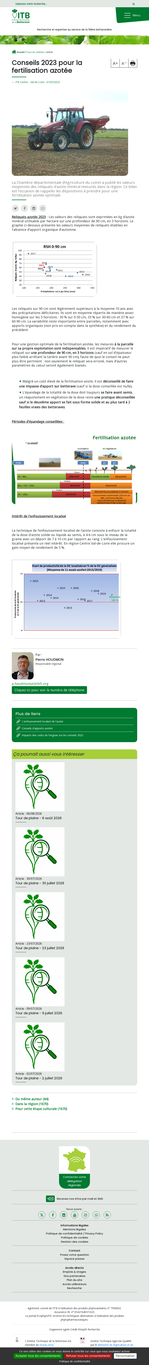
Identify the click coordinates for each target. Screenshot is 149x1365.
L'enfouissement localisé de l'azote (42, 721)
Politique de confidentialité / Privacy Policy (74, 1233)
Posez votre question (74, 1255)
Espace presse (74, 1259)
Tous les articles (35, 52)
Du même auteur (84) (32, 1099)
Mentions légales (74, 1229)
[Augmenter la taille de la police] (115, 63)
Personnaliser (125, 1356)
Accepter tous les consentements (38, 1356)
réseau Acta (46, 1345)
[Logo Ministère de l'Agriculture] (82, 1340)
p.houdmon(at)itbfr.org (30, 683)
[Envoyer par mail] (42, 208)
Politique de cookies (74, 1237)
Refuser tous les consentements (88, 1356)
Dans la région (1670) (31, 1104)
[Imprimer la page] (132, 63)
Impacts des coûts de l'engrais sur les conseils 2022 (52, 735)
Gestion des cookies (74, 1242)
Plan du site (74, 1280)
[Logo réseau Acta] (17, 1339)
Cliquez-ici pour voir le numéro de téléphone (49, 690)
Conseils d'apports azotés (37, 728)
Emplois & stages (74, 1272)
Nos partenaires (74, 1276)
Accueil (20, 52)
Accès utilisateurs (74, 1284)
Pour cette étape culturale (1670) (41, 1109)
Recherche (74, 1288)
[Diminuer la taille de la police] (124, 63)
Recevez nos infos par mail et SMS (80, 1199)
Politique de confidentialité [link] (74, 1361)
